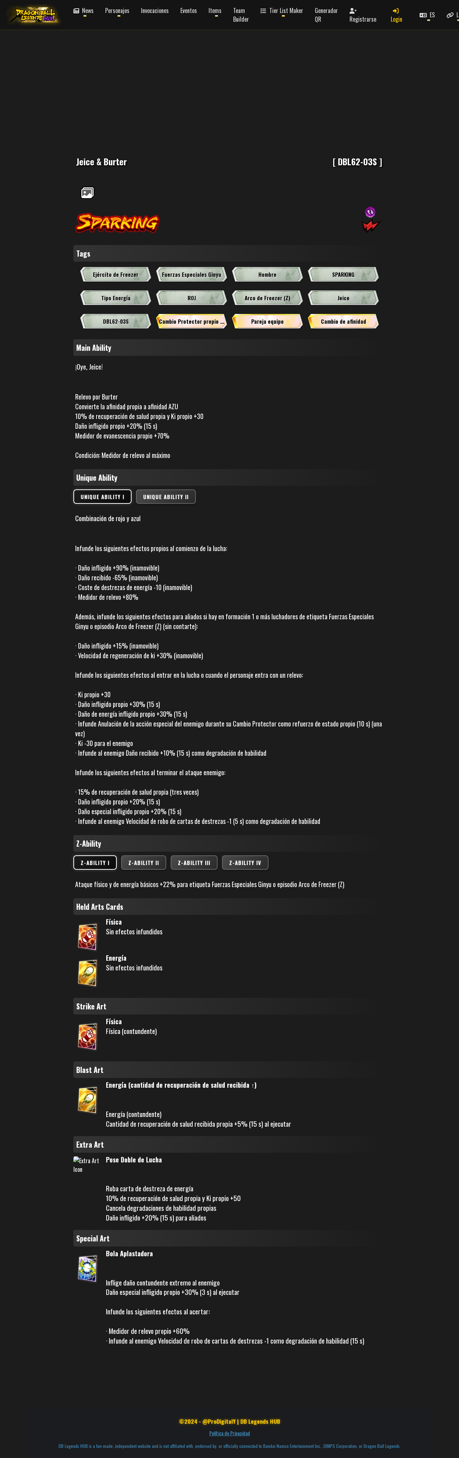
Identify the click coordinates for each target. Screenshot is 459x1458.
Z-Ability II (143, 862)
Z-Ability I (95, 862)
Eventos (188, 10)
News (87, 10)
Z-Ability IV (245, 862)
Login (396, 19)
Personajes (117, 10)
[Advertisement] (217, 79)
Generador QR (326, 14)
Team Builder (241, 14)
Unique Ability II (166, 497)
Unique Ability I (102, 497)
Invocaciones (155, 10)
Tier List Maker (285, 10)
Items (215, 10)
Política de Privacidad (229, 1433)
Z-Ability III (194, 862)
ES (431, 14)
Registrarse (362, 19)
